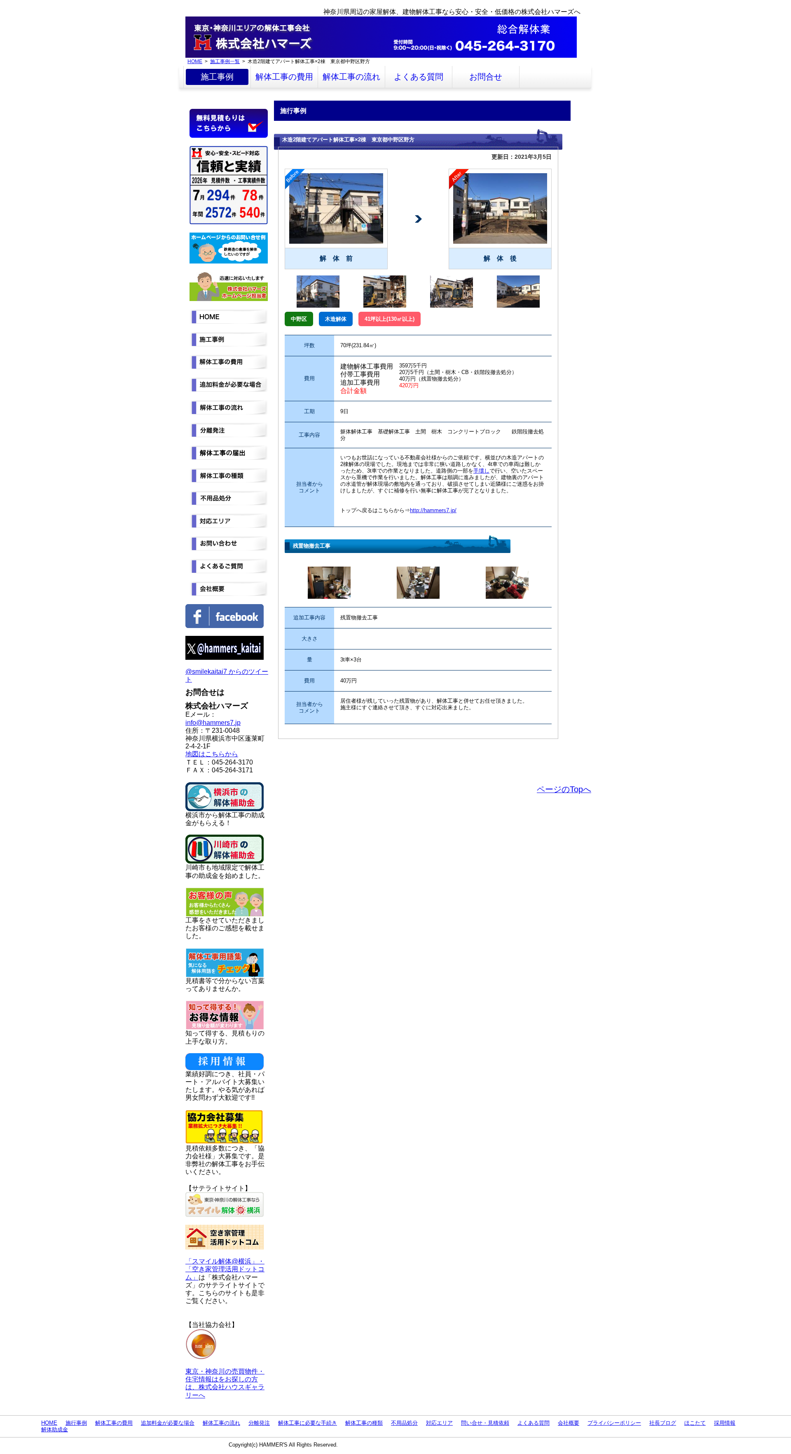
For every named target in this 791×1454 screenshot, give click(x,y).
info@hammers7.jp (213, 722)
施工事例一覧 (225, 61)
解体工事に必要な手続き (307, 1423)
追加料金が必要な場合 (167, 1423)
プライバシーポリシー (614, 1423)
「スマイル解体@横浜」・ (224, 1261)
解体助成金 (54, 1429)
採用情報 (724, 1423)
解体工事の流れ (351, 76)
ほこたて (695, 1423)
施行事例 (76, 1423)
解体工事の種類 (364, 1423)
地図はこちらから (211, 754)
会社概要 (568, 1423)
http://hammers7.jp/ (433, 510)
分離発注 (259, 1423)
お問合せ (485, 76)
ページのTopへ (564, 789)
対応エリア (439, 1423)
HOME (194, 61)
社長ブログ (662, 1423)
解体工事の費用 (284, 76)
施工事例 (217, 76)
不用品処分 (404, 1423)
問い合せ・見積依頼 (485, 1423)
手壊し (481, 471)
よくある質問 (418, 76)
